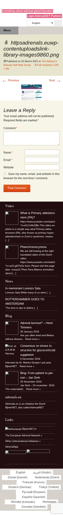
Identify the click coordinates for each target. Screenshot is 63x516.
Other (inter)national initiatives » (23, 441)
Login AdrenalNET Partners (44, 16)
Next (55, 80)
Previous (10, 80)
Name (8, 152)
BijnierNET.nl (29, 428)
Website (9, 167)
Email (8, 159)
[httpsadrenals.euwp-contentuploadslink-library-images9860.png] (31, 92)
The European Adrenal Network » (23, 435)
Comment (10, 128)
